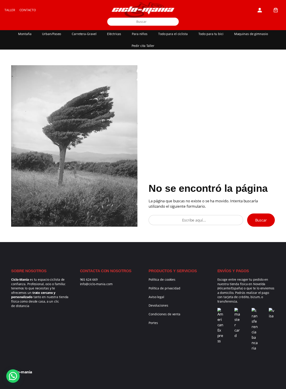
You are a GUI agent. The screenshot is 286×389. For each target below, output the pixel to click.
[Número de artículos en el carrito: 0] (276, 10)
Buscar (261, 220)
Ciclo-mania (21, 371)
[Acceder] (260, 10)
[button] (13, 376)
